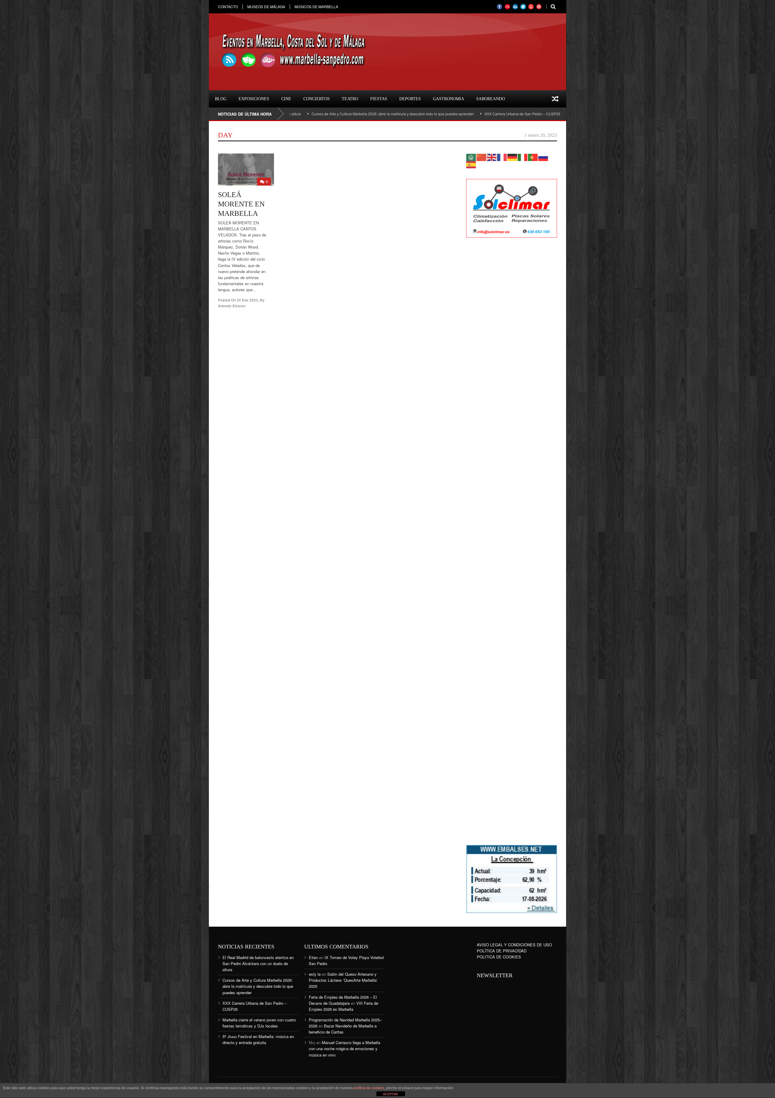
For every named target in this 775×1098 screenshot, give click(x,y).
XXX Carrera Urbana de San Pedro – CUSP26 (473, 113)
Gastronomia (448, 99)
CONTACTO (228, 6)
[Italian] (523, 157)
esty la (315, 974)
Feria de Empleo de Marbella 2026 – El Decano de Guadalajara (343, 1000)
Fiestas (378, 99)
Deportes (410, 99)
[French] (502, 157)
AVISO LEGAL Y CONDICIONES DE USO (514, 945)
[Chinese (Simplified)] (482, 157)
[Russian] (543, 157)
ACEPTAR (390, 1094)
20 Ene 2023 (247, 300)
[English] (492, 157)
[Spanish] (471, 164)
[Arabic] (471, 157)
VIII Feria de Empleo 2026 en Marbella (343, 1006)
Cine (286, 99)
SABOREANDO (490, 99)
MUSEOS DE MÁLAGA (266, 6)
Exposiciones (254, 99)
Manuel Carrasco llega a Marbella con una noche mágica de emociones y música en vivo (344, 1048)
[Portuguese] (533, 157)
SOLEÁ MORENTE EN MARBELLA (241, 204)
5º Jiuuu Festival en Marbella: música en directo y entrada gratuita (258, 1039)
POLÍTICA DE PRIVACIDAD (501, 951)
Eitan (313, 957)
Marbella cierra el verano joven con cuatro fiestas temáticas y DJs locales (259, 1023)
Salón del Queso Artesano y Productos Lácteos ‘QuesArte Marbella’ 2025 (343, 980)
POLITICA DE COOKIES (499, 957)
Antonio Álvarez (232, 305)
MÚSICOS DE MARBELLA (316, 6)
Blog (220, 99)
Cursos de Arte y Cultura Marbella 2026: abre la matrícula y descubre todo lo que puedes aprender (343, 113)
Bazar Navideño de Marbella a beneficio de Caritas (343, 1029)
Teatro (350, 99)
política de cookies (369, 1088)
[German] (512, 157)
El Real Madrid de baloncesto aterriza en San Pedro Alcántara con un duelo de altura (258, 963)
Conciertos (316, 99)
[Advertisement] (511, 340)
